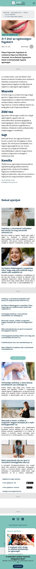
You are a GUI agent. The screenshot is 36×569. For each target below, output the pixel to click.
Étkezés (26, 12)
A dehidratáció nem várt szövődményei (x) (16, 342)
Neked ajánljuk (14, 531)
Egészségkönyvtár (16, 12)
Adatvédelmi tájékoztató (18, 525)
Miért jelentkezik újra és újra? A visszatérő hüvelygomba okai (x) (16, 330)
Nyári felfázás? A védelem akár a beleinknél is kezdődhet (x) (17, 348)
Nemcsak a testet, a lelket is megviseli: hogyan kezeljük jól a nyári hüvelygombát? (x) (16, 322)
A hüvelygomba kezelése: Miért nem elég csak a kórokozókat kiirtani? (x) (18, 336)
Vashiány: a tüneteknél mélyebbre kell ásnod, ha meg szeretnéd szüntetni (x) (16, 230)
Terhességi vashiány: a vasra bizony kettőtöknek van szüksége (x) (14, 315)
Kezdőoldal (6, 12)
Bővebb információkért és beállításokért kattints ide (18, 561)
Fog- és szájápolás (10, 14)
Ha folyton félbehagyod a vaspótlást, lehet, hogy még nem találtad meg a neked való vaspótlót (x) (17, 270)
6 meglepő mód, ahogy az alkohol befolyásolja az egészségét (18, 549)
